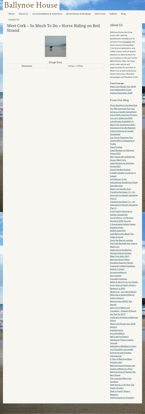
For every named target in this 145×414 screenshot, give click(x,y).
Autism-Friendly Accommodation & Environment (118, 272)
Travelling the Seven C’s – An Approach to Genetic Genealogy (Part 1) (124, 205)
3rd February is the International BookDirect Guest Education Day (124, 182)
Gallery (113, 13)
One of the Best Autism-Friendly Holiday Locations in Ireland (123, 172)
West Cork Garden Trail (120, 189)
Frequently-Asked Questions (122, 266)
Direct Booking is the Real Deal (123, 105)
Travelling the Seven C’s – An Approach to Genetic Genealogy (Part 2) (124, 195)
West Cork (100, 13)
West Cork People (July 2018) (123, 86)
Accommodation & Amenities (47, 13)
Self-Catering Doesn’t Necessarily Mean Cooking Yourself (121, 339)
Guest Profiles (116, 147)
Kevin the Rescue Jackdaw (121, 240)
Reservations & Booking (78, 13)
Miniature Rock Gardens (120, 253)
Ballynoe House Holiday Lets (122, 365)
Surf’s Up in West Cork (120, 307)
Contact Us (13, 19)
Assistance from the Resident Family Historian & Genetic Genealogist (123, 131)
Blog (123, 13)
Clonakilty (126, 42)
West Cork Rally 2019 (119, 256)
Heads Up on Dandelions (121, 250)
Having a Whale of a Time (121, 369)
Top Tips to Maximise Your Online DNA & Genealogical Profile (122, 140)
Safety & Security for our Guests (124, 282)
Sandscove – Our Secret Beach (123, 291)
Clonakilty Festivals (118, 279)
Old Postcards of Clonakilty (122, 397)
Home (11, 13)
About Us (23, 13)
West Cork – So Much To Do (32, 25)
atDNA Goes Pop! (118, 230)
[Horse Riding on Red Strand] (55, 56)
